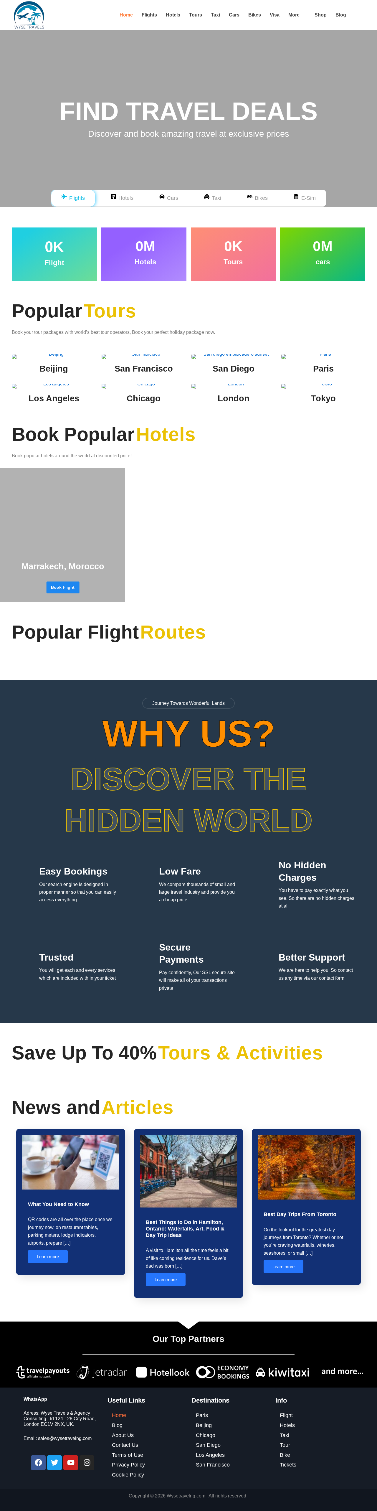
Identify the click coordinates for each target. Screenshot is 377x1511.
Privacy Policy (128, 1465)
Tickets (288, 1465)
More (294, 14)
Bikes (254, 14)
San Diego (233, 368)
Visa (275, 14)
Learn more (48, 1256)
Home (126, 14)
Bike (285, 1455)
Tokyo (323, 398)
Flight (286, 1415)
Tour (285, 1445)
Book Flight (63, 587)
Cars (234, 14)
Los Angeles (54, 398)
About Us (123, 1435)
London (233, 398)
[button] (297, 15)
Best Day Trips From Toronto (300, 1214)
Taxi (215, 14)
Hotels (173, 14)
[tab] (73, 198)
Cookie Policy (128, 1475)
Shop (321, 14)
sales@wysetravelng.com (65, 1438)
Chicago (144, 398)
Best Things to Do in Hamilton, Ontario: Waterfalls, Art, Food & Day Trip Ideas (185, 1228)
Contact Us (125, 1445)
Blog (340, 14)
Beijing (53, 368)
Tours (195, 14)
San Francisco (144, 368)
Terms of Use (127, 1455)
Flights (149, 14)
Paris (323, 368)
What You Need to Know (58, 1204)
